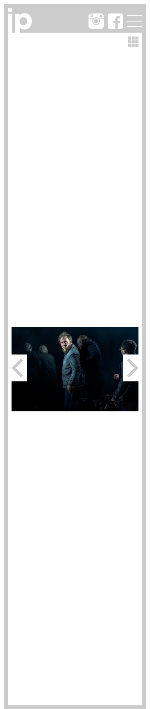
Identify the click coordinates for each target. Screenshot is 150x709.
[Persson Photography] (21, 30)
